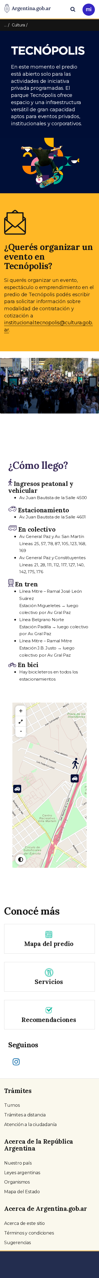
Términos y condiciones (29, 1233)
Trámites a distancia (25, 1114)
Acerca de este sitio (24, 1223)
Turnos (12, 1105)
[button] (7, 392)
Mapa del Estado (22, 1191)
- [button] (21, 731)
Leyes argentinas (22, 1172)
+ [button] (21, 710)
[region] (20, 721)
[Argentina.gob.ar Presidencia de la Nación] (27, 9)
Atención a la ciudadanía (30, 1124)
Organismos (17, 1182)
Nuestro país (18, 1163)
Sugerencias (17, 1242)
